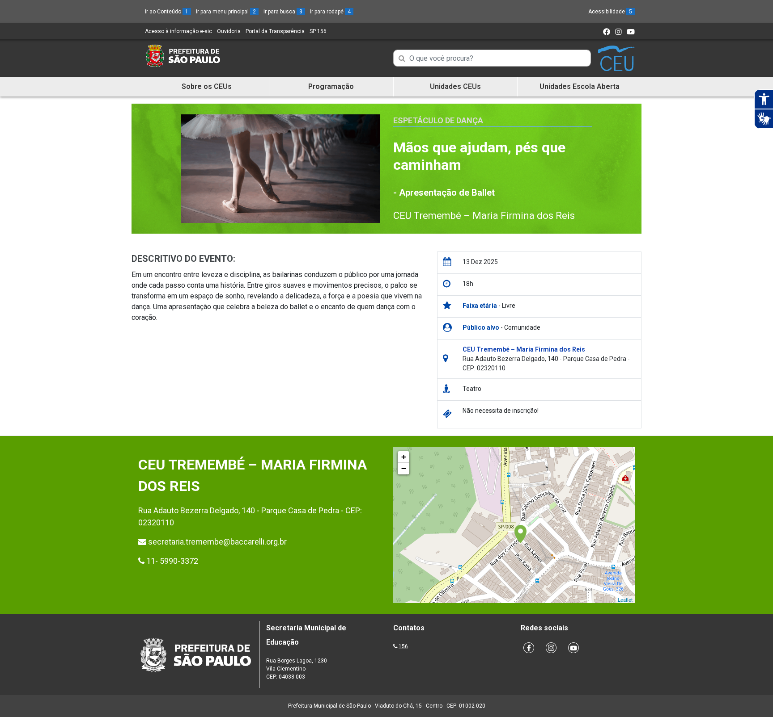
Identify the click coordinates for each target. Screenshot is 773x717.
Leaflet (625, 599)
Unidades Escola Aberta (579, 86)
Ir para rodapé (330, 11)
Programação (331, 86)
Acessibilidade (610, 11)
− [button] (403, 468)
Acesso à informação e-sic (178, 31)
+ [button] (403, 456)
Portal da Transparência (275, 31)
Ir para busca (282, 11)
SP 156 (318, 31)
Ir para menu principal (226, 11)
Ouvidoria (229, 31)
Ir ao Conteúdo (166, 11)
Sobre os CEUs (207, 86)
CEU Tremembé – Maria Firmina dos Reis (484, 215)
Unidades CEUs (455, 86)
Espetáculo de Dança (438, 120)
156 (403, 646)
